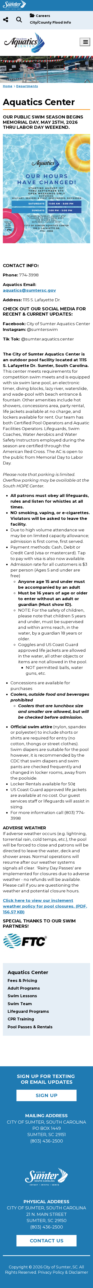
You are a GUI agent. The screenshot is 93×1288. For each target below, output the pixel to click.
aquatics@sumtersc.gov (29, 290)
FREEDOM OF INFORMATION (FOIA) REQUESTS (46, 1158)
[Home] (24, 34)
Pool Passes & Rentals (30, 1027)
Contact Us (46, 1241)
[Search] (19, 20)
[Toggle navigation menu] (85, 42)
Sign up (46, 1095)
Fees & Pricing (22, 980)
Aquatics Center (28, 972)
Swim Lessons (22, 996)
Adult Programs (24, 988)
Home (7, 86)
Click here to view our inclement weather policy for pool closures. (45, 906)
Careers (43, 16)
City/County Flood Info (50, 22)
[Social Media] (5, 20)
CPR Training (21, 1019)
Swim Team (20, 1004)
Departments (27, 86)
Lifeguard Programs (28, 1011)
